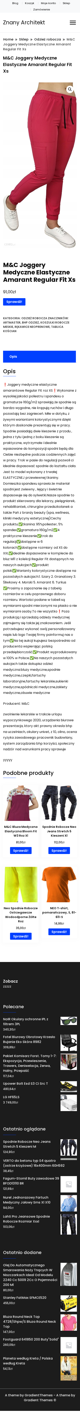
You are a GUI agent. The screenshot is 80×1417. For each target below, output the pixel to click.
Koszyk (29, 3)
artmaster (12, 322)
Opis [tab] (13, 356)
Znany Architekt (24, 22)
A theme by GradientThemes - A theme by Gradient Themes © (40, 1397)
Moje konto (48, 3)
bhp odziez (30, 322)
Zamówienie (41, 9)
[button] (70, 89)
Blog (15, 3)
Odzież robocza (34, 318)
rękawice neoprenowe (32, 327)
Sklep (66, 3)
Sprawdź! (14, 301)
